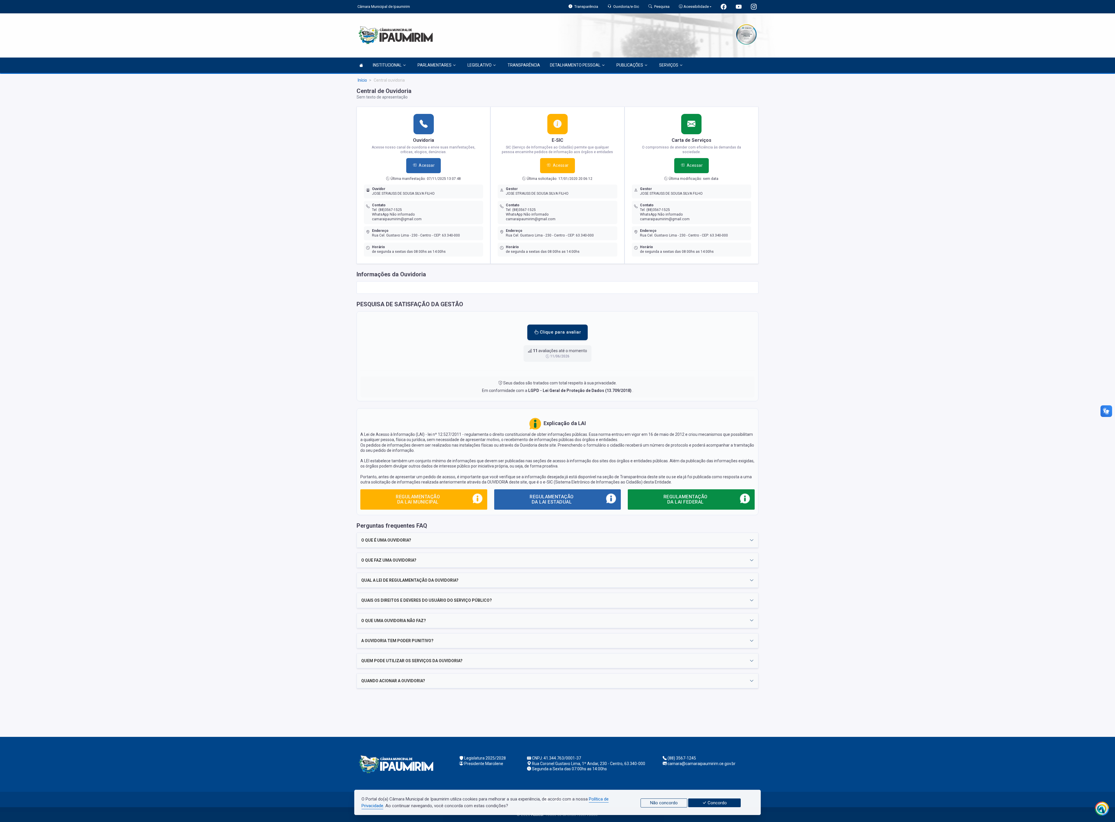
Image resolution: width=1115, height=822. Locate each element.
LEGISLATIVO (479, 65)
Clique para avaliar (559, 332)
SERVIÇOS (668, 65)
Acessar (427, 165)
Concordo (716, 802)
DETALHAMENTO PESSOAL (575, 65)
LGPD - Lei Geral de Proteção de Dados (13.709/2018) (580, 390)
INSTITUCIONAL (387, 65)
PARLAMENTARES (435, 65)
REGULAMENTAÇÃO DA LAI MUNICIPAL (418, 499)
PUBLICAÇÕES (629, 65)
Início (362, 80)
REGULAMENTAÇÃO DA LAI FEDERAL (685, 499)
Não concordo (664, 802)
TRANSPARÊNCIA (524, 65)
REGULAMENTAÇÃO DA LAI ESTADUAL (552, 499)
